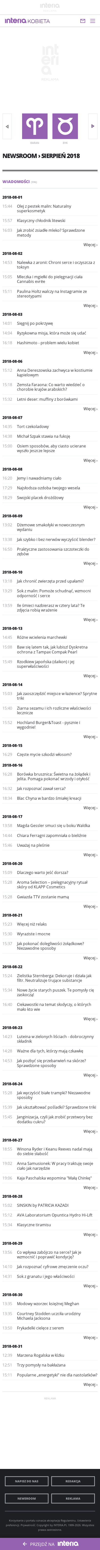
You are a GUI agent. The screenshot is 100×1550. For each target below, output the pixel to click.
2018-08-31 (12, 1346)
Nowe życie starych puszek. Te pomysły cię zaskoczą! (55, 992)
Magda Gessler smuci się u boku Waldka (53, 825)
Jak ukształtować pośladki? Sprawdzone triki (56, 1107)
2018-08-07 (12, 417)
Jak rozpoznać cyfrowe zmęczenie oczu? (52, 1266)
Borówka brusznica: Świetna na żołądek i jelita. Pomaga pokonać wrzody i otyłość (53, 776)
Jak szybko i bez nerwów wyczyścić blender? (56, 539)
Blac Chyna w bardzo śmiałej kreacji (49, 798)
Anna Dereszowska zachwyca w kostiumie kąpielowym (54, 373)
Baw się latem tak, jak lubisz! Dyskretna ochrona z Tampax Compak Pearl (52, 649)
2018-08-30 (12, 1294)
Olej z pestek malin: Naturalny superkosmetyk (44, 208)
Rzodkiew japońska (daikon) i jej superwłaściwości (45, 664)
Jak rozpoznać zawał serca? (41, 788)
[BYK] (65, 126)
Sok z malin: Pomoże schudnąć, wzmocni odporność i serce (54, 593)
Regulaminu (68, 1520)
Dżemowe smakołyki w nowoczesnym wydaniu (51, 527)
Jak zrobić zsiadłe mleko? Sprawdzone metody (51, 233)
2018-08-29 (12, 1243)
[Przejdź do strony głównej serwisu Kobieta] (39, 21)
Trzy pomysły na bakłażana (41, 1365)
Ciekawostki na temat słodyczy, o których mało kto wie (54, 1007)
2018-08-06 (12, 361)
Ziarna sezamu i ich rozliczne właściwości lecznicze (54, 710)
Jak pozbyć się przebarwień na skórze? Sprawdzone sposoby (51, 1063)
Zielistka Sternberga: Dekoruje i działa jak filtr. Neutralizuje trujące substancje (54, 978)
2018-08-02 (12, 253)
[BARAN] (35, 126)
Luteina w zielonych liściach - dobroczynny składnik (55, 1039)
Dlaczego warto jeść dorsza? (42, 872)
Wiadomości (19, 181)
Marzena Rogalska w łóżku (40, 1355)
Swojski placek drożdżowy (40, 497)
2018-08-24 (12, 1083)
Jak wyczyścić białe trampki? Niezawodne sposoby (53, 1095)
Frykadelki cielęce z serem (40, 1328)
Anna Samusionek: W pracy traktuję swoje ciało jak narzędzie (55, 1166)
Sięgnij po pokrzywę (35, 323)
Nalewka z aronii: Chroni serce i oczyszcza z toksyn (56, 265)
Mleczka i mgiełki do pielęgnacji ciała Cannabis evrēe (50, 279)
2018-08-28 (12, 1196)
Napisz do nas (26, 1481)
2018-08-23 (12, 1027)
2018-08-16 (12, 765)
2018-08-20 (12, 863)
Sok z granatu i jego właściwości (46, 1276)
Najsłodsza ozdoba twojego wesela (48, 488)
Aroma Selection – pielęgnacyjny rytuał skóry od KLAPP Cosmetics (52, 885)
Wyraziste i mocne (33, 934)
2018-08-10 (12, 572)
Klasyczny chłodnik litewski (41, 220)
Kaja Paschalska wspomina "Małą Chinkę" (54, 1178)
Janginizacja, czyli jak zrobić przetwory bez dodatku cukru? (54, 1119)
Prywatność (28, 1525)
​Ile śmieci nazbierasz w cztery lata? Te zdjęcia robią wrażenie (51, 608)
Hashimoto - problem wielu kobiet (48, 342)
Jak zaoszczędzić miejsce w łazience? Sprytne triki (57, 696)
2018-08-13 (12, 628)
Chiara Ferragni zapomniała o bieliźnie (51, 835)
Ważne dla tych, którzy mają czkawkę (50, 1051)
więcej (89, 244)
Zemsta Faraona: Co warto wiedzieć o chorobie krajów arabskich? (51, 387)
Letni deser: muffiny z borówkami (47, 399)
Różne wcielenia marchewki (42, 637)
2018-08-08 (12, 469)
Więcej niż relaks (32, 924)
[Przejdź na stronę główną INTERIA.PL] (16, 21)
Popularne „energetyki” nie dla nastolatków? (57, 1375)
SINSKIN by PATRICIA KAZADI (42, 1205)
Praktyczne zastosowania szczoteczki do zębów (53, 552)
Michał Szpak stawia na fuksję (43, 436)
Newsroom (26, 1498)
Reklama (73, 1498)
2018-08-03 (12, 314)
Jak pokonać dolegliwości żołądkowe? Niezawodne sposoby (50, 946)
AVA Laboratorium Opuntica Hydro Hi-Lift (54, 1215)
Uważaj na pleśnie (33, 845)
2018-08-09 (12, 516)
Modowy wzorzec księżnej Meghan (48, 1303)
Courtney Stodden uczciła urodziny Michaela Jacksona (49, 1316)
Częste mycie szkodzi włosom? (44, 754)
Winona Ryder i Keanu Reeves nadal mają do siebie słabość (54, 1151)
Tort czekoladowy (33, 426)
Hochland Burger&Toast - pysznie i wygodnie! (48, 725)
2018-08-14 (12, 684)
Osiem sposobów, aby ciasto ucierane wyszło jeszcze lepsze (51, 448)
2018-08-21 (12, 915)
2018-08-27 (12, 1140)
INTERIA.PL (60, 1525)
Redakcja (73, 1481)
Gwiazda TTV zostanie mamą (43, 897)
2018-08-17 (12, 816)
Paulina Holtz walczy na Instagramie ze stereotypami (52, 294)
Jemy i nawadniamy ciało (39, 478)
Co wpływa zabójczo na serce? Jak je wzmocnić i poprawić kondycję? (49, 1255)
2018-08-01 (12, 197)
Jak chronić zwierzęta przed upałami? (50, 581)
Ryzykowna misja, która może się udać (51, 333)
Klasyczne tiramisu (34, 1224)
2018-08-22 (12, 966)
